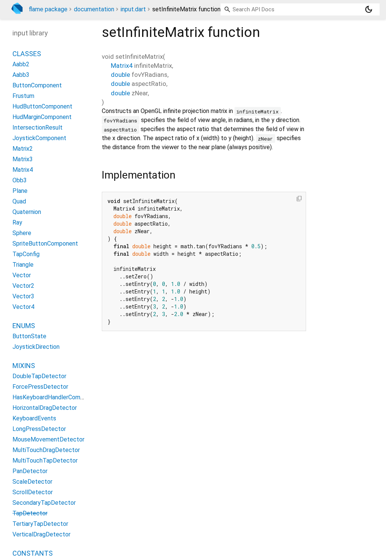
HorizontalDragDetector (44, 407)
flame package (48, 9)
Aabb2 (20, 64)
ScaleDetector (32, 481)
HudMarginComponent (42, 117)
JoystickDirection (36, 346)
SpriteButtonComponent (45, 243)
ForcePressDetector (40, 386)
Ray (17, 222)
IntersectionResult (37, 127)
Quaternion (26, 211)
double (120, 74)
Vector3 (23, 296)
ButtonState (29, 336)
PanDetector (29, 471)
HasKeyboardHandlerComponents (57, 397)
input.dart (133, 9)
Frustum (23, 95)
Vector (21, 275)
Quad (19, 201)
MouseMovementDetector (48, 439)
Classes (26, 54)
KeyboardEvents (34, 418)
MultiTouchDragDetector (46, 450)
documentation (94, 9)
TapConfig (26, 254)
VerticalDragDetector (41, 534)
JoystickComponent (39, 138)
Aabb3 (20, 74)
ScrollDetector (32, 492)
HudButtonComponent (42, 106)
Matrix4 (122, 65)
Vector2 (23, 285)
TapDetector (29, 513)
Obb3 (19, 180)
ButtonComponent (37, 85)
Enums (23, 326)
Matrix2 (22, 148)
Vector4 (23, 306)
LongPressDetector (39, 428)
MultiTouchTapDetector (45, 460)
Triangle (23, 264)
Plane (20, 190)
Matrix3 (22, 159)
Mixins (23, 366)
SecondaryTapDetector (44, 502)
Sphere (21, 233)
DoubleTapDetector (39, 376)
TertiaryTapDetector (40, 523)
